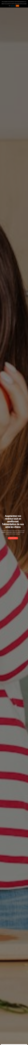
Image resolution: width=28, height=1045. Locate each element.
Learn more (13, 5)
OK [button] (17, 5)
